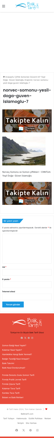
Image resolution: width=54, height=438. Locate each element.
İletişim (21, 423)
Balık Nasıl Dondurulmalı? (13, 368)
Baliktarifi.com (27, 414)
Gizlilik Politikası (35, 418)
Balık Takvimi (8, 363)
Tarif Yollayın (8, 418)
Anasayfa (9, 77)
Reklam (47, 418)
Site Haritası (31, 423)
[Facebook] (22, 338)
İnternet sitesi (8, 291)
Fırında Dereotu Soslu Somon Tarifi (18, 375)
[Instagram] (32, 338)
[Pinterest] (29, 338)
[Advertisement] (27, 43)
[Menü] (3, 7)
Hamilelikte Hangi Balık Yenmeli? (17, 354)
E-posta (6, 279)
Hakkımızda (21, 418)
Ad (4, 267)
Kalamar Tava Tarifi (11, 388)
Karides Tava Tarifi (10, 393)
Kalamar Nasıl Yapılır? (12, 350)
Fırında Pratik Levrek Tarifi (14, 379)
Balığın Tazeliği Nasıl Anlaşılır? (15, 359)
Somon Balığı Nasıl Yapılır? (14, 345)
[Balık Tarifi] (27, 6)
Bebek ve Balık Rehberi (12, 397)
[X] (25, 338)
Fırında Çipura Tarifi (11, 384)
